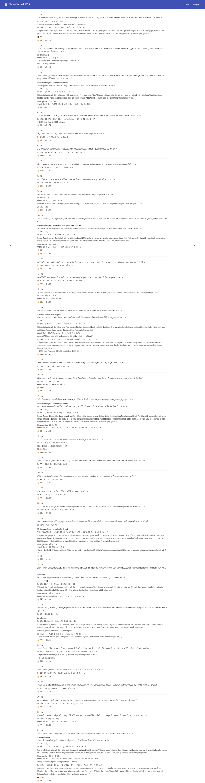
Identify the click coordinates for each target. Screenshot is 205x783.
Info (187, 4)
